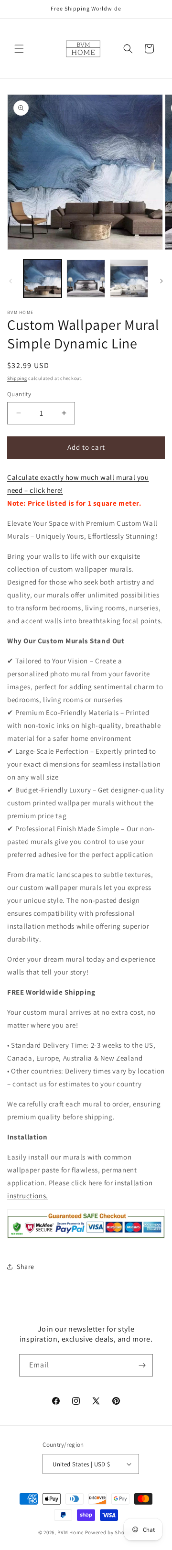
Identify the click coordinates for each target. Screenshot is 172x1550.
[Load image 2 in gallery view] (85, 279)
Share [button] (25, 1266)
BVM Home (70, 1532)
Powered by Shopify (109, 1532)
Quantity (19, 394)
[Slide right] (161, 281)
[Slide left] (10, 281)
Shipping (17, 378)
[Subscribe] (141, 1365)
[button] (19, 48)
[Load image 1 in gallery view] (42, 279)
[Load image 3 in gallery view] (129, 279)
